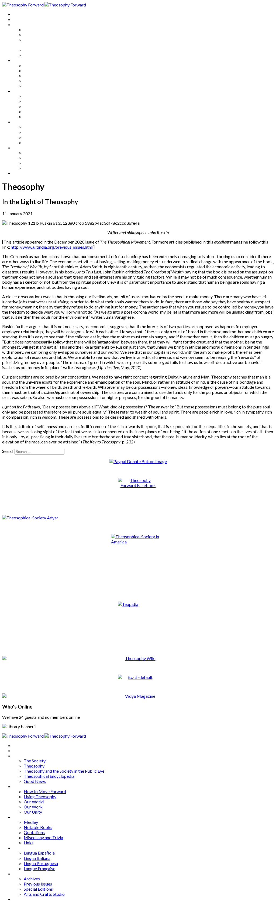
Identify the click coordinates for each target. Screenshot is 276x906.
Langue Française (39, 142)
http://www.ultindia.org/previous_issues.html (52, 246)
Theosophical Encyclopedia (49, 50)
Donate (20, 173)
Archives (21, 147)
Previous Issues (38, 157)
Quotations (34, 106)
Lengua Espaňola (39, 126)
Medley (31, 96)
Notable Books (38, 101)
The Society (35, 29)
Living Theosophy (40, 70)
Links (28, 116)
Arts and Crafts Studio (44, 168)
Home (19, 14)
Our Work (33, 80)
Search (8, 451)
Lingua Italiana (37, 132)
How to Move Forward (45, 65)
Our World (34, 75)
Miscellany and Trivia (43, 111)
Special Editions (38, 162)
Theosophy (34, 34)
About (19, 19)
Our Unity (33, 85)
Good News (35, 55)
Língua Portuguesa (41, 137)
